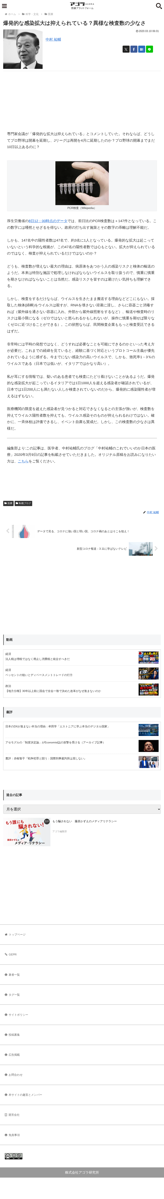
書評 (9, 712)
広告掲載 (14, 1054)
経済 (8, 654)
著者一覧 (14, 974)
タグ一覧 (14, 994)
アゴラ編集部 (59, 831)
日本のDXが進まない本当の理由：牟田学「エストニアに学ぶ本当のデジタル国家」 (57, 726)
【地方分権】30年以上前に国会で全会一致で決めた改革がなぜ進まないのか (53, 691)
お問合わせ (16, 1074)
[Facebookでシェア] (133, 49)
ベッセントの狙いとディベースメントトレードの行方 (39, 675)
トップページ (17, 934)
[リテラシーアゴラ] (26, 832)
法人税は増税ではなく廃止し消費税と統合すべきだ (37, 659)
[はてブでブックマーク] (141, 49)
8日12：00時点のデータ (48, 221)
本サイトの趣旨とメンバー (25, 1094)
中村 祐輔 (53, 39)
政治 (8, 686)
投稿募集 (14, 1034)
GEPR (13, 954)
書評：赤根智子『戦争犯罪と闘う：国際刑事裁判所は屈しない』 (46, 758)
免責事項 (14, 1135)
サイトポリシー (18, 1014)
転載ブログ (25, 503)
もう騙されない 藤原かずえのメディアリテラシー (84, 821)
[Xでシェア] (126, 49)
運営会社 (14, 1114)
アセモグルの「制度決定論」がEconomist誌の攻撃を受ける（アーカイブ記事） (55, 742)
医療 (10, 503)
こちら (23, 461)
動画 (9, 639)
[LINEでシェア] (149, 49)
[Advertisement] (82, 99)
